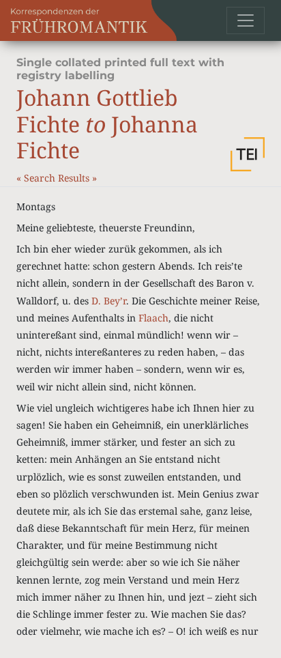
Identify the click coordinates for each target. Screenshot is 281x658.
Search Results (58, 177)
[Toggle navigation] (245, 20)
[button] (248, 154)
